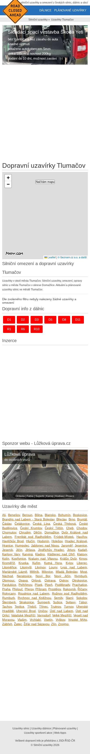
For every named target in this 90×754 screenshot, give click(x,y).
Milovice (47, 571)
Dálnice (45, 10)
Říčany (82, 589)
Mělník (34, 571)
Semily (58, 598)
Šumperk (43, 602)
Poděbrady (62, 584)
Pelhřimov (25, 584)
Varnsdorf (43, 615)
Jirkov (71, 550)
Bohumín (64, 515)
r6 (23, 329)
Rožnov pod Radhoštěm (69, 593)
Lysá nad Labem (74, 567)
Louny (53, 567)
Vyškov (60, 619)
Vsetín (48, 619)
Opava (23, 580)
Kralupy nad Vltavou (42, 558)
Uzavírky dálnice (41, 728)
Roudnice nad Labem (33, 593)
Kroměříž (8, 563)
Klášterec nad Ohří (61, 554)
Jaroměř (67, 545)
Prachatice (79, 584)
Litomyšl (25, 567)
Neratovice (24, 576)
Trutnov (56, 606)
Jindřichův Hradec (51, 550)
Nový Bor (43, 576)
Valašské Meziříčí (23, 615)
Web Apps (60, 732)
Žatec (18, 624)
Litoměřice (9, 567)
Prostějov (54, 589)
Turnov (68, 606)
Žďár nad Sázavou (36, 624)
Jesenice (81, 545)
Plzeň (48, 584)
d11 (78, 319)
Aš (4, 515)
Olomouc (8, 580)
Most (83, 571)
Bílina (38, 515)
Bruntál (82, 519)
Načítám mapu (45, 181)
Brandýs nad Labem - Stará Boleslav (28, 519)
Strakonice (26, 602)
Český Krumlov (31, 528)
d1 (9, 319)
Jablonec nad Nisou (45, 545)
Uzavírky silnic (20, 728)
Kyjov (69, 563)
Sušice (57, 602)
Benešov (14, 515)
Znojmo (63, 624)
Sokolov (81, 598)
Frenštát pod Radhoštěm (33, 536)
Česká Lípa (41, 523)
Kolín (5, 558)
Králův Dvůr (68, 558)
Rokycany (9, 593)
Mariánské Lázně (14, 571)
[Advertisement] (45, 114)
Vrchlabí (35, 619)
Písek (38, 584)
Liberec (82, 563)
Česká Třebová (64, 523)
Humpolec (22, 545)
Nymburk (80, 576)
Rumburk (8, 598)
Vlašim (22, 619)
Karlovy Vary (11, 554)
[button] (8, 178)
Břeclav (61, 519)
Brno (72, 519)
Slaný (69, 598)
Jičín (19, 550)
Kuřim (36, 563)
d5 (50, 319)
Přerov (29, 589)
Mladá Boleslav (67, 571)
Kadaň (82, 550)
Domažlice (52, 532)
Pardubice (9, 584)
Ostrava (50, 580)
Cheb (70, 528)
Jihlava (30, 550)
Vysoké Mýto (77, 619)
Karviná (27, 554)
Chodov (81, 528)
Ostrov (63, 580)
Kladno (40, 554)
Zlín (53, 624)
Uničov (42, 611)
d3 (37, 319)
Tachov (7, 606)
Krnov (83, 558)
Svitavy (70, 602)
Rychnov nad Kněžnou (34, 598)
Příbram (41, 589)
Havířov (81, 536)
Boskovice (80, 515)
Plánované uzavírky (70, 10)
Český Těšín (54, 528)
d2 (23, 319)
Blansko (50, 515)
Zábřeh (7, 624)
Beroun (27, 515)
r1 (9, 329)
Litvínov (40, 567)
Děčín (38, 532)
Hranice (7, 545)
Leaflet (51, 257)
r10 (37, 329)
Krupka (23, 563)
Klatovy (82, 554)
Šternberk (9, 602)
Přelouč (17, 589)
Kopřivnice (19, 558)
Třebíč (31, 606)
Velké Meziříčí (61, 615)
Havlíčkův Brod (13, 541)
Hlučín (30, 541)
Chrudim (25, 532)
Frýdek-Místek (64, 536)
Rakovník (69, 589)
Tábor (83, 602)
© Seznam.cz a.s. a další (72, 257)
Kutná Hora (53, 563)
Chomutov (9, 532)
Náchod (7, 576)
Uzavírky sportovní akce (38, 732)
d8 (64, 319)
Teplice (19, 606)
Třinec (43, 606)
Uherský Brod (26, 611)
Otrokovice (79, 580)
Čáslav (6, 523)
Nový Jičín (62, 576)
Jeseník (7, 550)
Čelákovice (22, 523)
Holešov (57, 541)
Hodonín (43, 541)
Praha (6, 589)
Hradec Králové (76, 541)
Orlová (36, 580)
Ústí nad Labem (61, 611)
